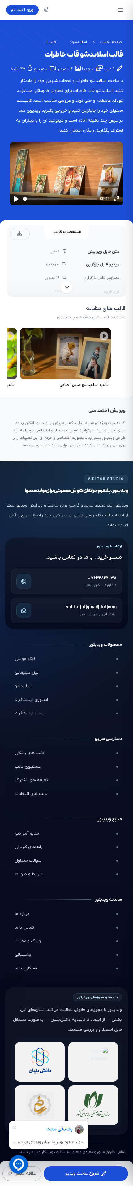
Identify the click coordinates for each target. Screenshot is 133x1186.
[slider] (60, 199)
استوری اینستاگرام (31, 700)
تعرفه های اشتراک (31, 780)
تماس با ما (24, 927)
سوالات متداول (28, 861)
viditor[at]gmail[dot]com (91, 607)
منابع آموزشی (27, 833)
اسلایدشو (79, 42)
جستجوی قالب (28, 767)
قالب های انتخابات (31, 794)
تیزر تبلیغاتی (27, 672)
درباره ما (22, 914)
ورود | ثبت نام (22, 9)
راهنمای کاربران (28, 847)
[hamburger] (120, 10)
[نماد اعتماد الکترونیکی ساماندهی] (40, 1105)
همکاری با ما (26, 968)
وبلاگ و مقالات (28, 941)
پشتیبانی (23, 955)
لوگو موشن (25, 659)
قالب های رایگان (30, 753)
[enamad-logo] (93, 1062)
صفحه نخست (111, 42)
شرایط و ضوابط (29, 874)
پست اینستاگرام (30, 713)
